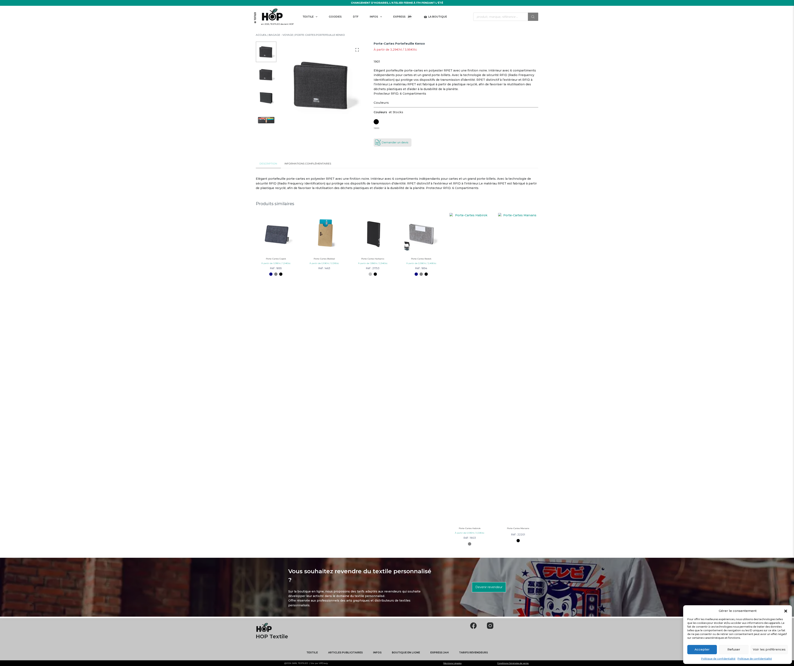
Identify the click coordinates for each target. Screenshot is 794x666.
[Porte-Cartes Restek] (421, 233)
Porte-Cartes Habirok (470, 528)
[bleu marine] (271, 274)
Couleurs (381, 103)
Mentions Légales (452, 663)
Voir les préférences (769, 649)
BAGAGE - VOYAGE (281, 34)
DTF (355, 16)
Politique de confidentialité (718, 658)
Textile (308, 16)
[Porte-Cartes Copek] (276, 233)
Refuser (733, 649)
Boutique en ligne (406, 652)
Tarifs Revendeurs (473, 652)
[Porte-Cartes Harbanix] (373, 233)
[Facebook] (473, 625)
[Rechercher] (533, 17)
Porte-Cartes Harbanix (372, 258)
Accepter (702, 649)
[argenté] (370, 274)
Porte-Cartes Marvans (518, 528)
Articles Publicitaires (345, 652)
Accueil (261, 34)
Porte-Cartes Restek (421, 258)
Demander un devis (395, 142)
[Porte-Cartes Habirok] (470, 368)
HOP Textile (272, 636)
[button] (786, 611)
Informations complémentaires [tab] (308, 163)
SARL (295, 663)
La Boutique (437, 16)
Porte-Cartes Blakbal (324, 258)
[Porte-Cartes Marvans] (518, 368)
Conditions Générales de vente (513, 663)
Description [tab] (268, 163)
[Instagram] (490, 625)
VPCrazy (323, 663)
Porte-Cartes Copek (276, 258)
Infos (374, 16)
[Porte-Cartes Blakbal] (324, 233)
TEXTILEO (303, 663)
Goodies (335, 16)
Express (399, 16)
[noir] (280, 274)
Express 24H (439, 652)
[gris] (275, 274)
